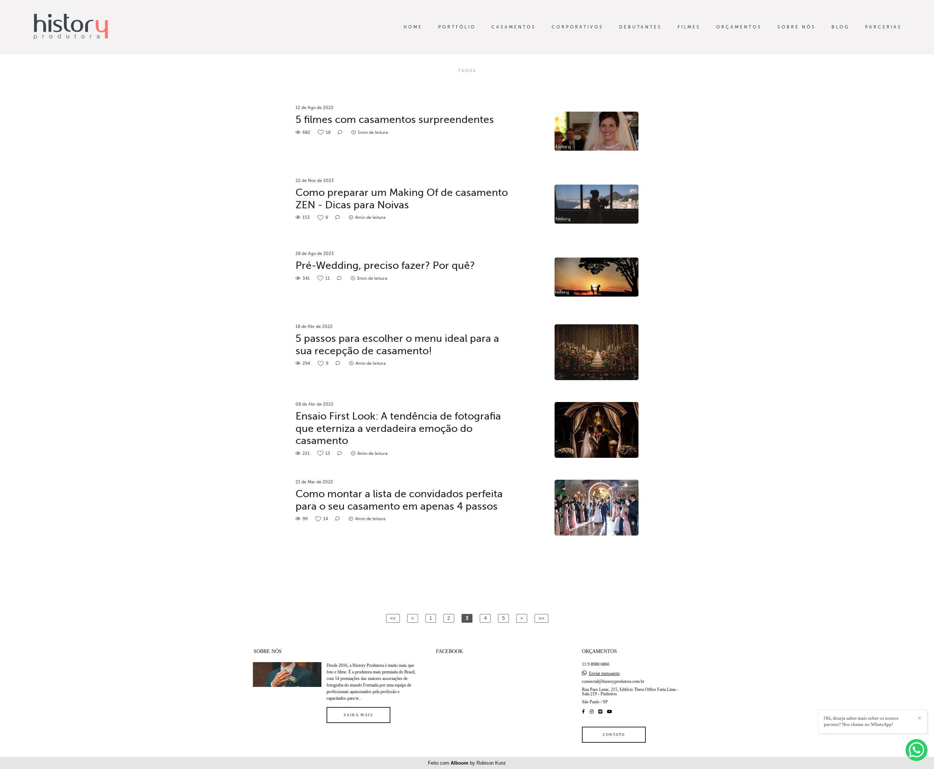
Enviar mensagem (604, 673)
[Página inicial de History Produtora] (84, 27)
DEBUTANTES (640, 27)
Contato (614, 735)
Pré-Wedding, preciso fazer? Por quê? (385, 265)
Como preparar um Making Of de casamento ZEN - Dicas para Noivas (402, 198)
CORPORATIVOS (577, 27)
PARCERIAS (883, 27)
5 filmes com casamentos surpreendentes (395, 119)
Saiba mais (358, 715)
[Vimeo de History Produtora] (600, 712)
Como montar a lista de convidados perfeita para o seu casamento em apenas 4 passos (399, 500)
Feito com (467, 763)
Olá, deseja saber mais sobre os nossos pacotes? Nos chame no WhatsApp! (861, 721)
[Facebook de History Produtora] (583, 712)
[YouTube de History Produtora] (609, 712)
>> (541, 618)
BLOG (840, 27)
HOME (413, 27)
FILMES (689, 27)
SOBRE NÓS (796, 27)
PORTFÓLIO (457, 27)
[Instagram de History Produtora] (592, 712)
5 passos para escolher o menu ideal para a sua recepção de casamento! (397, 344)
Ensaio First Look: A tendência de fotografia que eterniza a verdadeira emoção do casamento (398, 428)
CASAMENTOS (513, 27)
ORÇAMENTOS (739, 27)
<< (393, 618)
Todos (467, 71)
